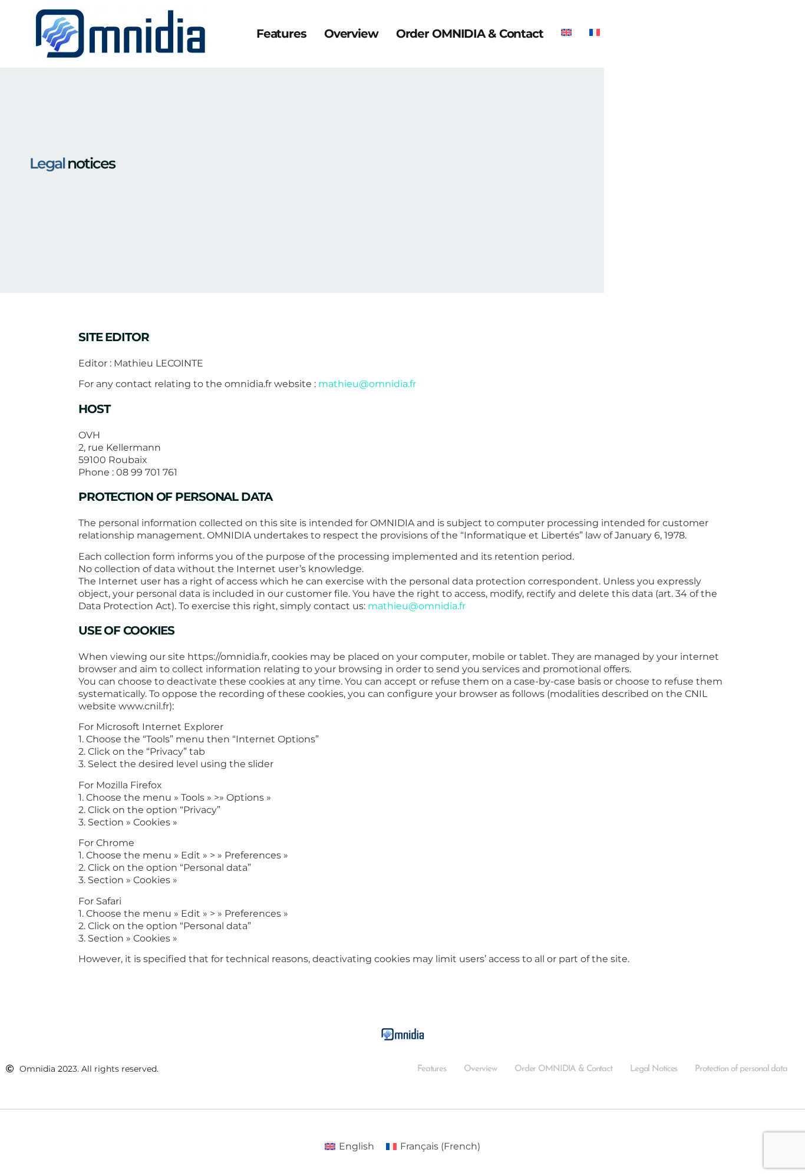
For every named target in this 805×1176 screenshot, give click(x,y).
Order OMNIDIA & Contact (469, 34)
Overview (351, 34)
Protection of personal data (741, 1069)
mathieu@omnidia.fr (367, 383)
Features (281, 34)
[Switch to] (566, 28)
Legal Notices (653, 1069)
